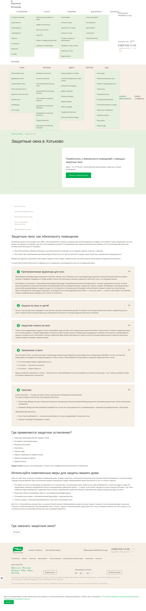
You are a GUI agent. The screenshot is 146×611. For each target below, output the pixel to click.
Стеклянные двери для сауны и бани (71, 79)
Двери (71, 68)
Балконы (47, 68)
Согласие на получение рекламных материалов (91, 583)
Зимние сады (101, 126)
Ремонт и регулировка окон (106, 84)
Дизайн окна (15, 99)
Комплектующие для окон (106, 78)
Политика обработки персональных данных (26, 583)
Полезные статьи (67, 51)
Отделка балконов (42, 120)
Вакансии (14, 49)
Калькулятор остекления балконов (44, 127)
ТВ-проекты (15, 43)
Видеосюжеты (66, 56)
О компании (21, 12)
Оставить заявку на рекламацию (67, 39)
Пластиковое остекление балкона (44, 99)
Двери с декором (67, 91)
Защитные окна (19, 206)
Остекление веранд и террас (107, 105)
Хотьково (15, 62)
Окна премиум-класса (18, 89)
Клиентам (71, 12)
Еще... (107, 68)
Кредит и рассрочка (43, 25)
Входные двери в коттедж (70, 73)
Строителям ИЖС (92, 38)
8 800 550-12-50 (127, 45)
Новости (14, 38)
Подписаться (50, 572)
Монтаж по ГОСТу (42, 30)
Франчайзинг (90, 28)
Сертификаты (16, 33)
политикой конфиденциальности (108, 577)
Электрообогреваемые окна (23, 211)
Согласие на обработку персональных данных (58, 583)
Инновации (15, 105)
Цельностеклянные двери (70, 117)
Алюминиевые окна (18, 84)
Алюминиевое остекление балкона (45, 92)
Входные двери (66, 101)
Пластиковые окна (17, 73)
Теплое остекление (42, 78)
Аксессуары (101, 73)
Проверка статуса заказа (69, 46)
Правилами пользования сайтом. (17, 599)
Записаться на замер (68, 28)
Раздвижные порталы (68, 112)
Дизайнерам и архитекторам (73, 558)
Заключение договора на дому (45, 18)
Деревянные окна (17, 78)
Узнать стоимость (139, 97)
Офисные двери (66, 107)
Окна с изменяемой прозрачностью (21, 223)
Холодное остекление (43, 73)
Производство (16, 28)
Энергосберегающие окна (23, 217)
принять (9, 602)
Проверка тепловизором (44, 46)
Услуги (47, 12)
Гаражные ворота (103, 115)
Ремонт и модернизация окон (46, 40)
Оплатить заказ (66, 22)
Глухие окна (101, 89)
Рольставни (101, 120)
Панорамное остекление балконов (44, 114)
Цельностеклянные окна (19, 94)
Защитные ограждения (105, 110)
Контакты (114, 12)
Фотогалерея (65, 17)
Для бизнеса (96, 12)
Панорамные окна (103, 94)
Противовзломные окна (22, 229)
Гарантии (39, 35)
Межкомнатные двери (68, 86)
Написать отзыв (66, 33)
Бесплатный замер (53, 550)
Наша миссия (16, 22)
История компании (18, 17)
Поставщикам (90, 22)
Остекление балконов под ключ (45, 85)
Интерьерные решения (105, 99)
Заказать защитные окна (78, 175)
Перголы (89, 68)
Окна (22, 68)
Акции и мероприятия (125, 97)
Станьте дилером (92, 17)
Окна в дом (15, 110)
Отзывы (14, 54)
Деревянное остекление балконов (44, 107)
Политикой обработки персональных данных (120, 596)
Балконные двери (67, 96)
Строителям (90, 33)
